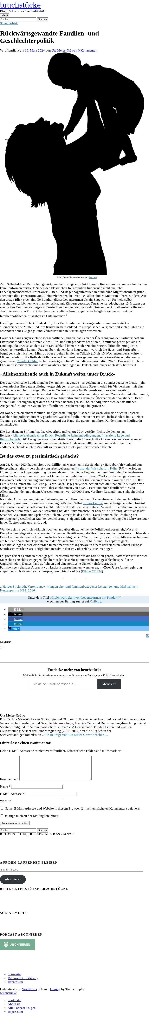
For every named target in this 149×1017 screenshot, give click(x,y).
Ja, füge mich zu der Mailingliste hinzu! (31, 816)
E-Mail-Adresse (12, 794)
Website (5, 801)
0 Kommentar (87, 50)
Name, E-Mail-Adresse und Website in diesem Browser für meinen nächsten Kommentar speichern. (72, 808)
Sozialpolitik (9, 23)
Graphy (55, 989)
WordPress (29, 989)
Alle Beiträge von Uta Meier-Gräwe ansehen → (75, 735)
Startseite (14, 974)
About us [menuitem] (14, 1004)
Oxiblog (95, 601)
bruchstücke (20, 4)
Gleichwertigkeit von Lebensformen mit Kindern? (85, 597)
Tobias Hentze (93, 503)
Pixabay (93, 277)
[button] (16, 609)
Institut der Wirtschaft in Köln (96, 468)
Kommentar (9, 779)
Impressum (15, 982)
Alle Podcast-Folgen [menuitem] (22, 1008)
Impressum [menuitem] (15, 1012)
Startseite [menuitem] (14, 1000)
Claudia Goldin (27, 361)
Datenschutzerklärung (23, 978)
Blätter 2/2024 (92, 571)
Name (5, 786)
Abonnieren (109, 684)
